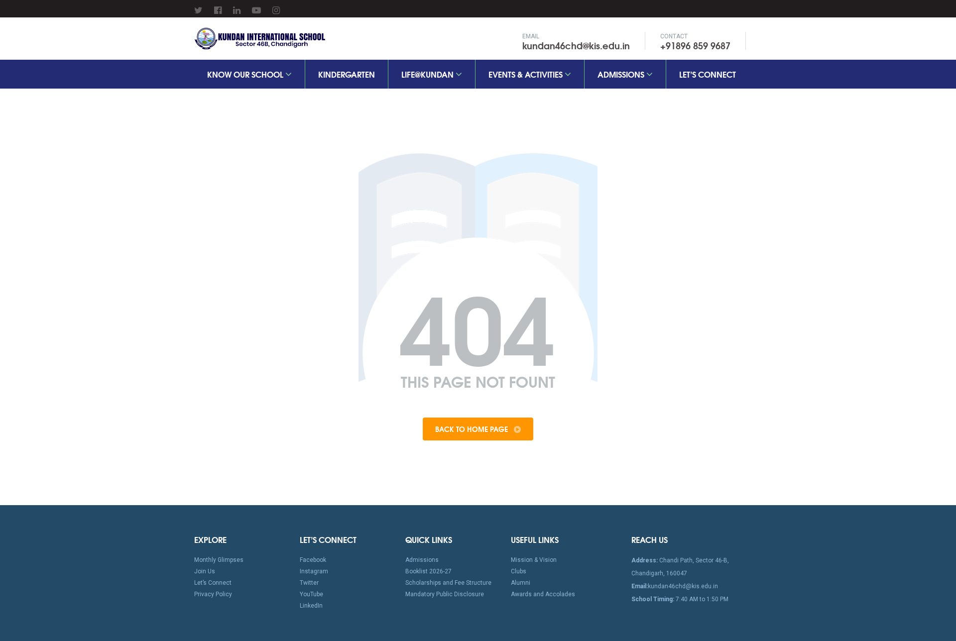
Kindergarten (346, 74)
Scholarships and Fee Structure (448, 582)
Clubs (518, 571)
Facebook (313, 559)
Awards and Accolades (543, 594)
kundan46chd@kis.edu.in (576, 45)
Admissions (622, 74)
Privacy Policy (213, 594)
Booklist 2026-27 (428, 571)
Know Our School (246, 74)
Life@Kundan (428, 74)
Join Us (204, 571)
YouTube (311, 594)
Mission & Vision (534, 559)
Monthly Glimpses (218, 559)
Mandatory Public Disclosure (444, 594)
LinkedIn (311, 605)
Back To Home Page (472, 429)
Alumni (520, 582)
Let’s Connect (707, 74)
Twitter (309, 582)
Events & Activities (526, 74)
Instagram (314, 571)
